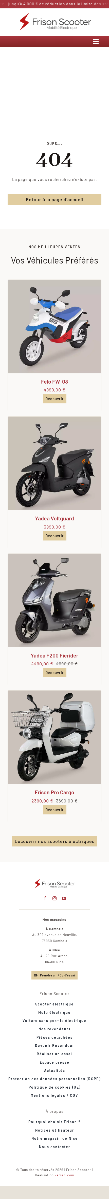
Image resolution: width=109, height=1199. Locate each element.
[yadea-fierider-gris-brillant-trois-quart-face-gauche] (54, 555)
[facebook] (45, 898)
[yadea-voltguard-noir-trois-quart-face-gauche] (54, 418)
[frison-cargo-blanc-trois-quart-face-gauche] (54, 692)
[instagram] (54, 898)
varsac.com (64, 1175)
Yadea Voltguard (54, 518)
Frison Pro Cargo (54, 792)
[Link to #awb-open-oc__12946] (96, 41)
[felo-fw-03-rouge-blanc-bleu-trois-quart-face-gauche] (54, 281)
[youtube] (64, 898)
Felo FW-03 (54, 381)
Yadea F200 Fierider (54, 655)
